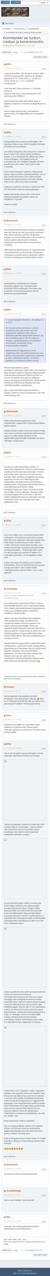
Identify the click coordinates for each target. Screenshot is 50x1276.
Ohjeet (20, 1271)
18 (41, 52)
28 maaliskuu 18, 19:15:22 (12, 314)
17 (38, 52)
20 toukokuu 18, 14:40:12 (12, 1195)
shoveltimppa (13, 1190)
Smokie (10, 686)
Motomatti (12, 220)
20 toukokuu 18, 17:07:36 (12, 1221)
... (24, 52)
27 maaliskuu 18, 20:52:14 (12, 136)
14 (29, 52)
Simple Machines (31, 1273)
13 (26, 52)
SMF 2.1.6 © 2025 (19, 1273)
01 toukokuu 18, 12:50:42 (12, 719)
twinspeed (11, 588)
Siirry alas (6, 52)
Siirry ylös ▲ (28, 1271)
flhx (8, 1216)
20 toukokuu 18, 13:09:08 (12, 1169)
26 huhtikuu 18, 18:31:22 (12, 457)
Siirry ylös (6, 1250)
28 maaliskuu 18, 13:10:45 (12, 273)
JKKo (8, 64)
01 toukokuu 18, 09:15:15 (12, 691)
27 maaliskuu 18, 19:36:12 (12, 68)
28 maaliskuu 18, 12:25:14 (12, 225)
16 (36, 52)
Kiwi (8, 715)
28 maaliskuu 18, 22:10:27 (12, 415)
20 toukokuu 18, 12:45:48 (12, 748)
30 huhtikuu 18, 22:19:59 (12, 593)
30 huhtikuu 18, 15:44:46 (12, 525)
